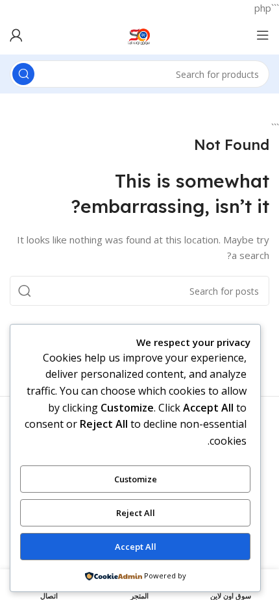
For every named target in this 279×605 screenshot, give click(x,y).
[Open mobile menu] (263, 35)
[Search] (23, 74)
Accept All (135, 546)
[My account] (16, 35)
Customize (135, 479)
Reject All (135, 513)
